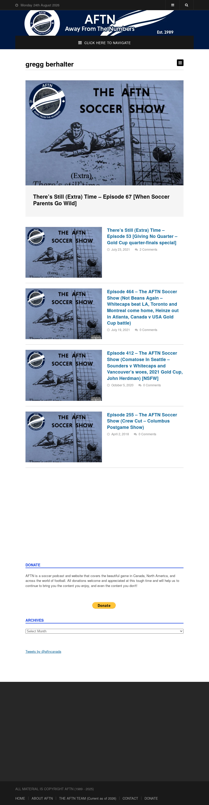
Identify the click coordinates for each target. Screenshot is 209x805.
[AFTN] (104, 23)
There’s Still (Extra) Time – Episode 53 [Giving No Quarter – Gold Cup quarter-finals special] (142, 236)
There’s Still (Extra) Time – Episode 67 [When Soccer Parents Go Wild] (101, 200)
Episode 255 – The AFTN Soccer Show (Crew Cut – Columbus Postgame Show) (142, 420)
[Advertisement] (104, 524)
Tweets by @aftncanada (43, 651)
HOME (20, 798)
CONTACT (130, 798)
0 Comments (148, 329)
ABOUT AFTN (42, 798)
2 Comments (148, 249)
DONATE (151, 798)
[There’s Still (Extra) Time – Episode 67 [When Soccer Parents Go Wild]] (104, 132)
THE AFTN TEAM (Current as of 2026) (87, 798)
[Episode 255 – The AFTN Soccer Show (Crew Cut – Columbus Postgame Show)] (63, 437)
